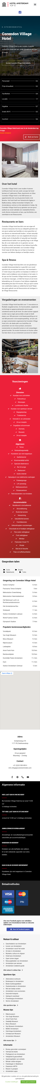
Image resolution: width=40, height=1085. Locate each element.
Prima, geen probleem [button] (28, 1082)
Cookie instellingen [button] (11, 1082)
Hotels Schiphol (5, 133)
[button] (35, 4)
